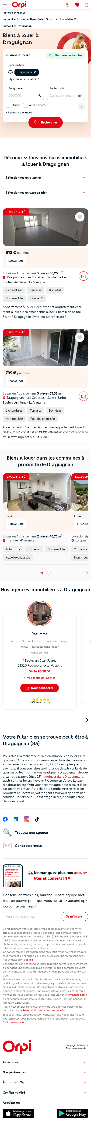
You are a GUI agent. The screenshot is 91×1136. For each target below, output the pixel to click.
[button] (35, 72)
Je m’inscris (74, 916)
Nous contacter (41, 688)
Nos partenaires (14, 1072)
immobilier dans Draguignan (61, 776)
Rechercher (49, 122)
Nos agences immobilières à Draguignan (45, 589)
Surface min (57, 88)
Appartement (37, 105)
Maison (16, 105)
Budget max (16, 88)
